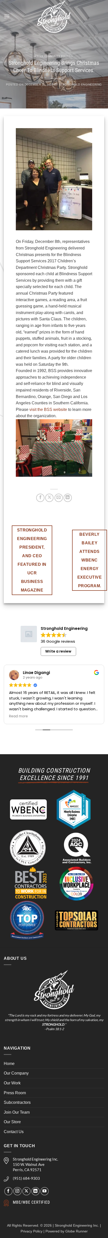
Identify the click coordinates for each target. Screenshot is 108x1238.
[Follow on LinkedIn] (35, 1191)
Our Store (12, 1122)
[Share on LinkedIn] (68, 498)
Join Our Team (17, 1112)
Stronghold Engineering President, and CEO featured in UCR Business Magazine (32, 560)
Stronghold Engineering (80, 84)
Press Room (15, 1093)
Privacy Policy (31, 1231)
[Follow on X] (26, 1191)
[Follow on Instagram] (17, 1191)
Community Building (58, 56)
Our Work (12, 1083)
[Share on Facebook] (40, 498)
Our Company (16, 1073)
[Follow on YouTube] (44, 1191)
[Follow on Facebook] (8, 1191)
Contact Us (14, 1132)
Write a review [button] (58, 651)
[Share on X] (49, 498)
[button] (7, 16)
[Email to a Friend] (59, 498)
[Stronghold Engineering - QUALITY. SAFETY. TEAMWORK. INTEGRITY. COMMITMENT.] (54, 16)
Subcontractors (17, 1102)
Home (9, 1063)
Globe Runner (76, 1231)
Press (39, 56)
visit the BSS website (48, 409)
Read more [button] (18, 716)
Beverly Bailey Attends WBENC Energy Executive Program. (89, 560)
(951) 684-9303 (26, 1178)
